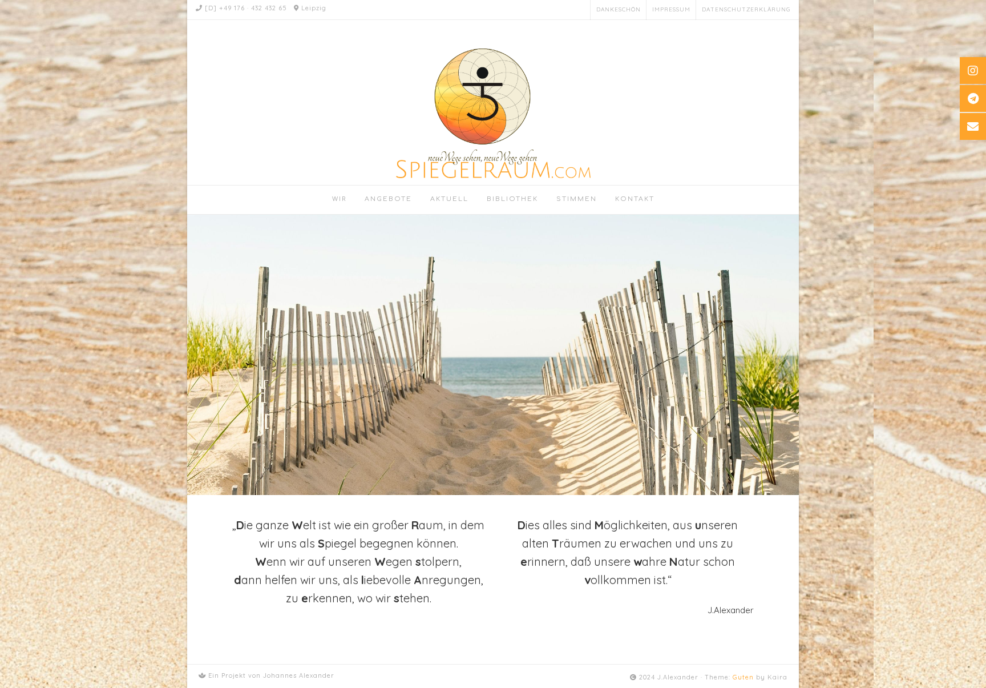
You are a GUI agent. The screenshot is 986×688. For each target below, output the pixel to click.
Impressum (671, 9)
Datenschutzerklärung (746, 9)
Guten (743, 677)
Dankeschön (618, 9)
